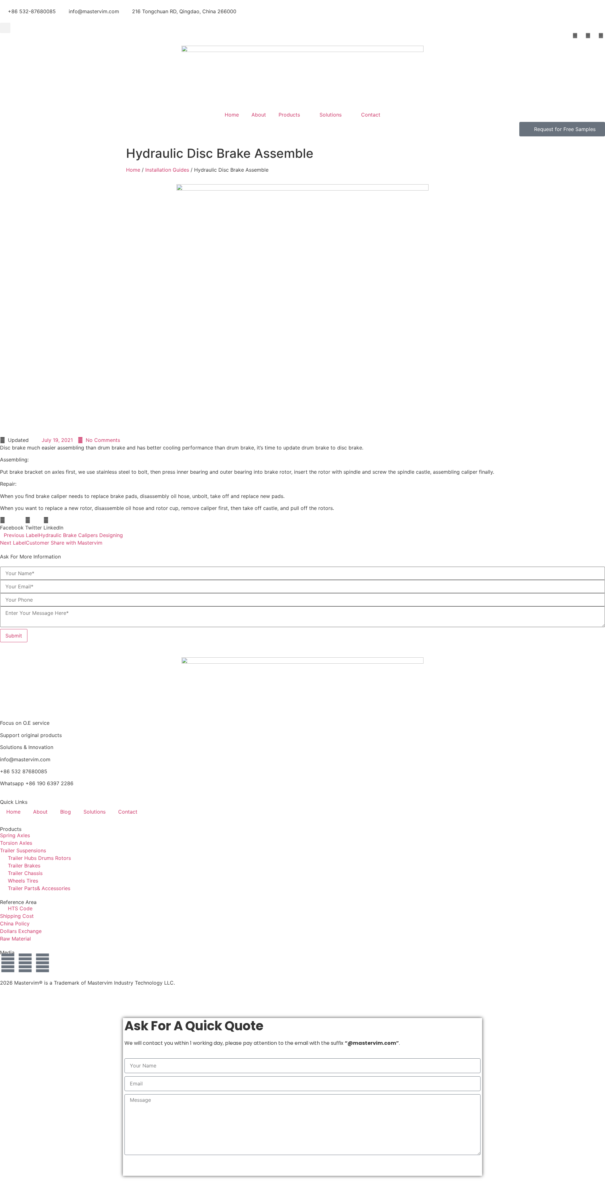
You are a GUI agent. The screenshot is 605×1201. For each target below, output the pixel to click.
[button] (5, 28)
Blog (65, 812)
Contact (370, 115)
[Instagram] (8, 963)
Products (289, 115)
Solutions (331, 115)
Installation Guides (167, 170)
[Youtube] (25, 963)
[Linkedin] (42, 963)
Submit (13, 635)
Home (232, 115)
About (258, 115)
